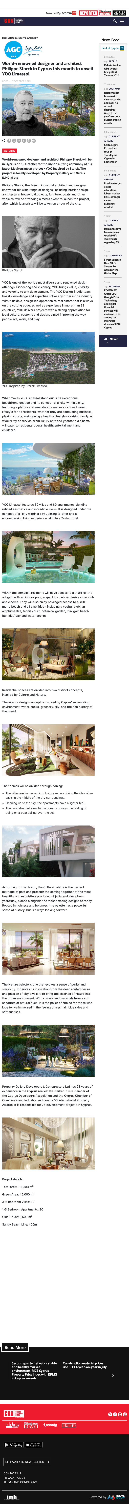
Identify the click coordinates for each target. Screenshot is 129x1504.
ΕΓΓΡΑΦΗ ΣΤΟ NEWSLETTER (25, 1461)
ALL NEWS (111, 339)
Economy (114, 88)
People (113, 61)
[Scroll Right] (112, 1375)
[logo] (14, 21)
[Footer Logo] (14, 1414)
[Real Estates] (23, 50)
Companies (115, 255)
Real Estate (9, 150)
